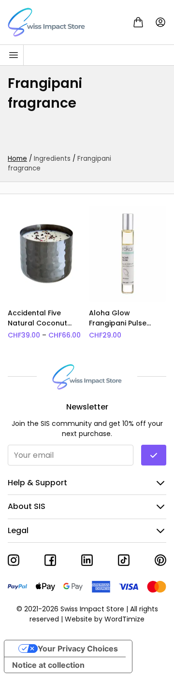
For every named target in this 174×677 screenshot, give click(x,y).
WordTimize (124, 619)
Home (17, 158)
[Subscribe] (153, 455)
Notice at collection (48, 665)
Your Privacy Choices (78, 648)
